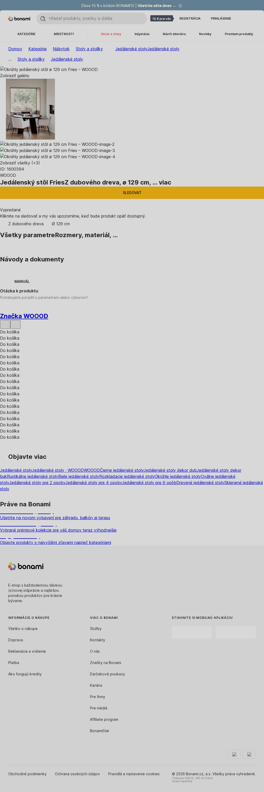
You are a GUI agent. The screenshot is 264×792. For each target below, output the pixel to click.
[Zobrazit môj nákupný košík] (253, 18)
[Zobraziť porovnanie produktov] (242, 18)
